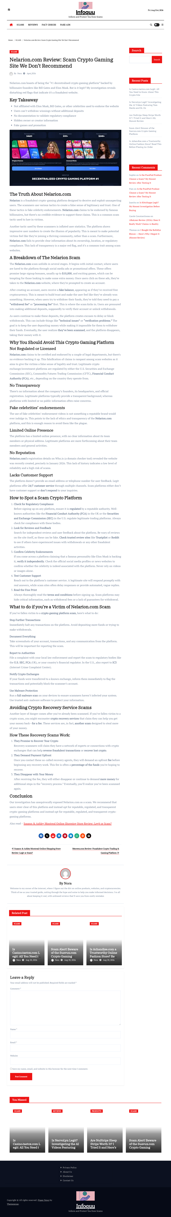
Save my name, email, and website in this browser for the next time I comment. (50, 1068)
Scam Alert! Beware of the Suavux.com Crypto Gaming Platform (64, 954)
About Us (67, 1171)
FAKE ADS (65, 24)
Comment (15, 988)
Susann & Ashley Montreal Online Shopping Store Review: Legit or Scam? (68, 823)
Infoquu (85, 12)
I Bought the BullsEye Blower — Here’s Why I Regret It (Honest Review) (145, 234)
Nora (19, 73)
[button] (162, 25)
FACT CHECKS (49, 24)
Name (13, 1029)
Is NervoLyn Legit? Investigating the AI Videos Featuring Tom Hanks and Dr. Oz (145, 105)
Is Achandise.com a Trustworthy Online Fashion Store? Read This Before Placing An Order (104, 956)
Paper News (43, 1200)
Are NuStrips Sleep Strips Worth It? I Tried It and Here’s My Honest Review (145, 118)
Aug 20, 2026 (31, 960)
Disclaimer (68, 1176)
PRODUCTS (96, 1111)
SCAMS (20, 24)
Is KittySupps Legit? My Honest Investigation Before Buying (144, 206)
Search (136, 50)
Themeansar (13, 1204)
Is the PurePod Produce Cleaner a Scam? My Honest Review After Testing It (145, 179)
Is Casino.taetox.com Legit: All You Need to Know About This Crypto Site (26, 956)
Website (14, 1055)
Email (13, 1042)
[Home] (11, 25)
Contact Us (68, 1180)
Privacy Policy (70, 1167)
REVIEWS (33, 24)
